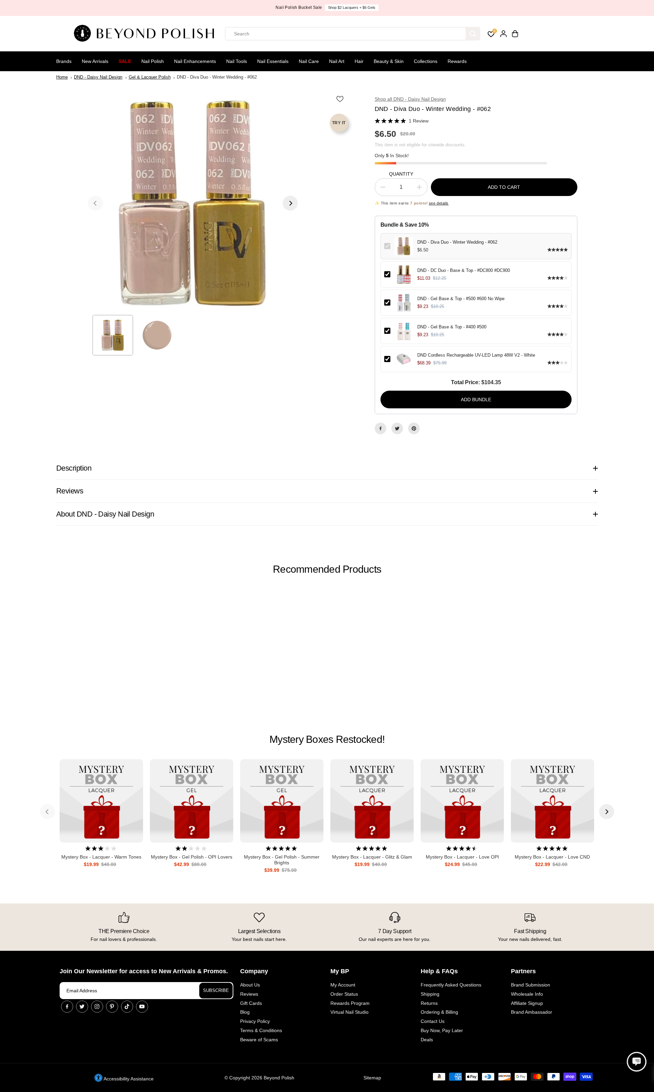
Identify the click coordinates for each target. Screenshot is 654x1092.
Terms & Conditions (261, 1030)
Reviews (249, 994)
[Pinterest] (414, 428)
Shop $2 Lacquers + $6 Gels (351, 7)
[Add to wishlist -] (340, 98)
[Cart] (515, 33)
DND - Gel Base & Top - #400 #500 (451, 326)
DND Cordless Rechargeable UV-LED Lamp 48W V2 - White (476, 355)
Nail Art (336, 61)
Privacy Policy (255, 1021)
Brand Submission (530, 985)
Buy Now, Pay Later (442, 1030)
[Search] (472, 33)
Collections (425, 61)
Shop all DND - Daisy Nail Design (410, 99)
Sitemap (372, 1077)
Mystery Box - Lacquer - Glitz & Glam (372, 857)
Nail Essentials (273, 61)
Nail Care (309, 61)
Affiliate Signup (527, 1003)
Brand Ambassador (531, 1012)
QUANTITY (401, 174)
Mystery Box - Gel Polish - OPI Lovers (191, 857)
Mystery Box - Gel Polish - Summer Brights (282, 859)
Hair (359, 61)
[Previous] (95, 203)
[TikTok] (127, 1006)
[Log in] (503, 33)
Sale (125, 61)
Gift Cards (251, 1003)
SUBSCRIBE (216, 990)
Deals (427, 1039)
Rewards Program (350, 1003)
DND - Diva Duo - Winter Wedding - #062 (457, 242)
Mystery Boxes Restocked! (327, 739)
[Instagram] (97, 1006)
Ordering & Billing (439, 1012)
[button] (637, 1062)
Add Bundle (476, 399)
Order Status (344, 994)
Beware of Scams (259, 1039)
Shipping (430, 994)
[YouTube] (142, 1006)
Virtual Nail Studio (349, 1012)
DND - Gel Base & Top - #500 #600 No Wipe (460, 298)
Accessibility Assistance (128, 1078)
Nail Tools (236, 61)
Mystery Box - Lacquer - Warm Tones (101, 857)
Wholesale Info (527, 994)
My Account (342, 985)
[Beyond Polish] (146, 33)
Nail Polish (152, 61)
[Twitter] (397, 428)
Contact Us (433, 1021)
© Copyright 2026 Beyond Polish (259, 1077)
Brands (64, 61)
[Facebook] (380, 428)
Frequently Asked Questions (451, 985)
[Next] (290, 203)
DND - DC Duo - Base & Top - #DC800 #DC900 (463, 270)
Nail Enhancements (195, 61)
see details (439, 203)
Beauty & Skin (389, 61)
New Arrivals (95, 61)
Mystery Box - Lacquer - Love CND (552, 857)
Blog (245, 1012)
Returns (429, 1003)
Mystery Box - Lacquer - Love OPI (462, 857)
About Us (250, 985)
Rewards (457, 61)
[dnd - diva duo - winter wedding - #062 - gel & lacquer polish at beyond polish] (193, 203)
